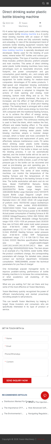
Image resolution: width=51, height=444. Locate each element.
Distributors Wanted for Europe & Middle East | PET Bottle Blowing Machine (20, 401)
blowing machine (28, 34)
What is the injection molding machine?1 (38, 402)
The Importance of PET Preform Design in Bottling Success (14, 408)
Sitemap (41, 439)
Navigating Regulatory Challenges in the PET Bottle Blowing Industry (38, 413)
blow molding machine (13, 50)
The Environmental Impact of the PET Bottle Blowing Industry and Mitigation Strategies (14, 413)
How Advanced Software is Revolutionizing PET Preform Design (38, 408)
